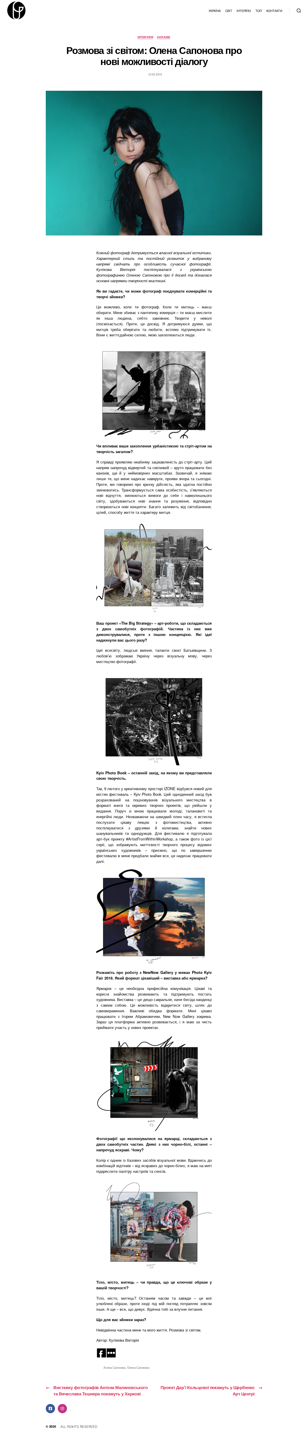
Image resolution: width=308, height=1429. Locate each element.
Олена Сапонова (138, 1367)
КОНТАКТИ (274, 10)
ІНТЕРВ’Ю (244, 10)
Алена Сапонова (114, 1367)
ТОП (258, 10)
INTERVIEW (145, 37)
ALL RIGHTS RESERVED (78, 1426)
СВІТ (228, 10)
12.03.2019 (155, 74)
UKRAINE (163, 37)
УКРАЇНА (215, 10)
